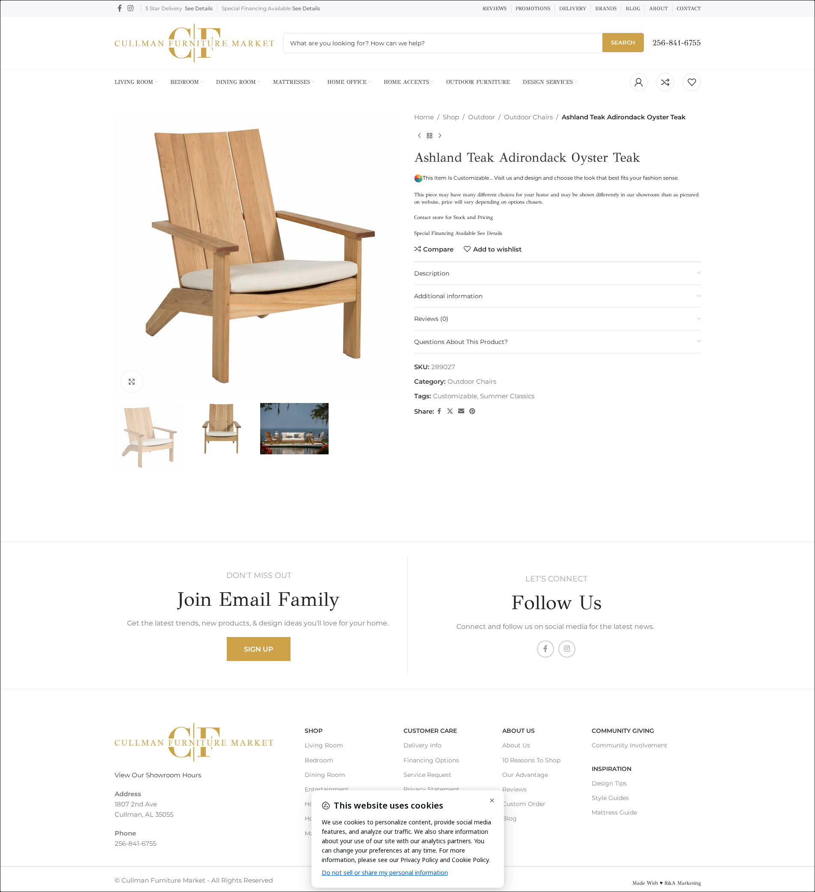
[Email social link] (461, 411)
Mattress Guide (614, 812)
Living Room (324, 745)
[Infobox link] (676, 43)
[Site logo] (195, 42)
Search (623, 42)
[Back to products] (429, 136)
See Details (199, 8)
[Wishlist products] (692, 82)
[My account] (638, 82)
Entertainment (327, 789)
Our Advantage (525, 775)
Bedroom (319, 760)
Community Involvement (629, 745)
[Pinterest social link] (472, 411)
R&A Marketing (682, 883)
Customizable (455, 396)
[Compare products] (665, 82)
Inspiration (611, 769)
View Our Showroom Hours (158, 775)
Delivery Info (422, 745)
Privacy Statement (431, 789)
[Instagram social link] (130, 8)
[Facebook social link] (120, 8)
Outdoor (481, 117)
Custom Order (523, 804)
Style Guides (610, 798)
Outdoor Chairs (528, 117)
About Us (518, 731)
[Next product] (440, 136)
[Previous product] (419, 136)
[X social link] (450, 411)
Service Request (427, 775)
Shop (451, 117)
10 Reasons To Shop (531, 760)
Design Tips (609, 783)
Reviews (514, 789)
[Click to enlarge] (131, 381)
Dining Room (325, 775)
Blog (509, 818)
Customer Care (430, 731)
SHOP (314, 731)
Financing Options (431, 760)
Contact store (429, 217)
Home (424, 117)
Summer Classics (507, 396)
